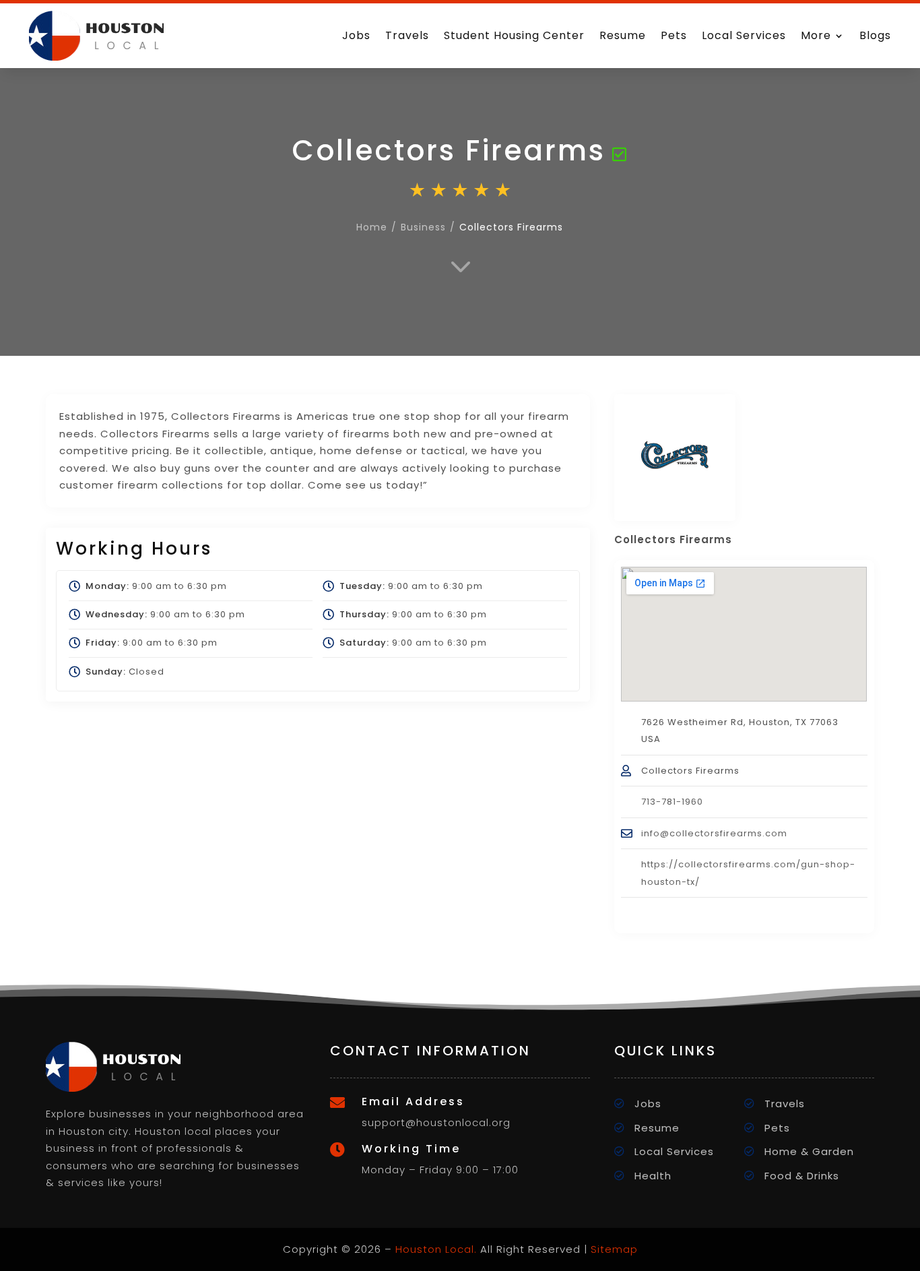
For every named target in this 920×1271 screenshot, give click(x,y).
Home (371, 227)
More (816, 35)
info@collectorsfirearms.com (714, 833)
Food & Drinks (801, 1176)
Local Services (744, 35)
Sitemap (614, 1249)
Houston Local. (436, 1249)
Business (423, 227)
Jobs (356, 35)
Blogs (875, 35)
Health (652, 1176)
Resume (622, 35)
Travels (407, 35)
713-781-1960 (672, 801)
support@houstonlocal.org (436, 1122)
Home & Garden (809, 1151)
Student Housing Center (514, 35)
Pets (674, 35)
